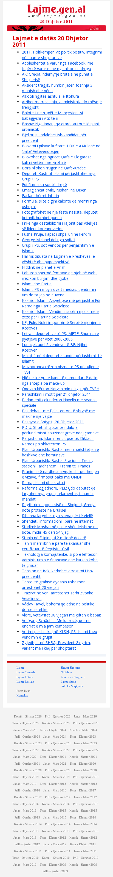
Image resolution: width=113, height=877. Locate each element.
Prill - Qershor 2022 (85, 750)
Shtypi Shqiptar (70, 667)
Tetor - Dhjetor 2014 (83, 817)
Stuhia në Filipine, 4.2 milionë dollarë (54, 537)
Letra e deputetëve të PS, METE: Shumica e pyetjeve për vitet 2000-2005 (60, 336)
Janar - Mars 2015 (54, 817)
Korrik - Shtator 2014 (28, 824)
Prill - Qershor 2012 (27, 844)
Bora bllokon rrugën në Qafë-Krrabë (54, 168)
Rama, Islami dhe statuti (43, 482)
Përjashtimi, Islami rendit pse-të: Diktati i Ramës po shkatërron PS (58, 441)
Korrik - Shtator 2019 (56, 776)
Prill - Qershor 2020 (57, 770)
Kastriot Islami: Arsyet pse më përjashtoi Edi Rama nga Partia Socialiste (61, 303)
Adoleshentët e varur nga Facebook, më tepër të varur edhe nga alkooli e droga (57, 65)
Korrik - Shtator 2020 (28, 770)
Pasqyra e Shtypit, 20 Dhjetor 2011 (53, 421)
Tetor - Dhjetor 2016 (25, 804)
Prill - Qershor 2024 (27, 736)
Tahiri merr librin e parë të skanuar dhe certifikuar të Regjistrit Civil (56, 546)
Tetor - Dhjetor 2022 (25, 750)
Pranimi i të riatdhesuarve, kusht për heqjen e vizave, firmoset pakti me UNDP (60, 474)
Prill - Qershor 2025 (85, 723)
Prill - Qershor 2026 (57, 716)
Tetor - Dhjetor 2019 (25, 776)
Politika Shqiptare (72, 686)
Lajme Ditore (24, 677)
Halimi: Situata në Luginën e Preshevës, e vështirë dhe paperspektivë (58, 259)
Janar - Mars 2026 (85, 716)
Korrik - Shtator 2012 (83, 837)
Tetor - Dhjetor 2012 (53, 837)
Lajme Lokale (25, 681)
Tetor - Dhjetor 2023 (83, 736)
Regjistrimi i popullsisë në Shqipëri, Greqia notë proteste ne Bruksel (58, 507)
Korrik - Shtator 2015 (83, 810)
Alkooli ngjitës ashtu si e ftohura (50, 96)
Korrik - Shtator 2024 (83, 730)
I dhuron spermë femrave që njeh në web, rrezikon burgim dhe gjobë (59, 275)
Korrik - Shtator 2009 (83, 864)
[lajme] (56, 10)
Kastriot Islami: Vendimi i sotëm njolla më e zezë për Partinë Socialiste (60, 314)
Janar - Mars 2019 (24, 783)
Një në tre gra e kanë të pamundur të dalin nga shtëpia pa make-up (59, 380)
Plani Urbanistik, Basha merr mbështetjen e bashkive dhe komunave (60, 452)
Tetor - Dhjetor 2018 (53, 783)
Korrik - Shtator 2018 (83, 783)
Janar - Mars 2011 (85, 851)
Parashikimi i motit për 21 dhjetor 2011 (56, 394)
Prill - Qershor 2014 (57, 824)
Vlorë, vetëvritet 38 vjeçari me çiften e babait (61, 615)
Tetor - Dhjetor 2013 (25, 831)
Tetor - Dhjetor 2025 (25, 723)
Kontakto (22, 695)
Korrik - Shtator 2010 (56, 857)
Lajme (20, 667)
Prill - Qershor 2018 (27, 790)
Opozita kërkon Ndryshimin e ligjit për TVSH (60, 388)
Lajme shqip (68, 681)
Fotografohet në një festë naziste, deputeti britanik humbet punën (60, 214)
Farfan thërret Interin (40, 195)
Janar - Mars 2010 (24, 864)
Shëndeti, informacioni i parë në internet (57, 521)
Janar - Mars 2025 (24, 730)
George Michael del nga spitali (48, 239)
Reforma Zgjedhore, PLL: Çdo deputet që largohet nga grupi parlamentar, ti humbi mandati (58, 493)
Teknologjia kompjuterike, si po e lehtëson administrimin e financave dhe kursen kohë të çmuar (60, 560)
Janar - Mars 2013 (24, 837)
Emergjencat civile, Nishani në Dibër (54, 190)
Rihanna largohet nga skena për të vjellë (57, 515)
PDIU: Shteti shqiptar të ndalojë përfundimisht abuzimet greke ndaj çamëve (60, 430)
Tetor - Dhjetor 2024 (53, 730)
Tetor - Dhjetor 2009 (53, 864)
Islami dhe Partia (37, 283)
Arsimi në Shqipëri (72, 677)
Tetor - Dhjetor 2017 (83, 790)
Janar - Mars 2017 (85, 797)
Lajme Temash (25, 672)
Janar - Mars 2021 (54, 763)
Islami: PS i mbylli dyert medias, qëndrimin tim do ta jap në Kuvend (59, 292)
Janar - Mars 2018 (54, 790)
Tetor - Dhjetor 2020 (83, 763)
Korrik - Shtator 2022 (56, 750)
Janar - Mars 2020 (85, 770)
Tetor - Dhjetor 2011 (83, 844)
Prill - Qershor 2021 (27, 763)
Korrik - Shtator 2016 (56, 804)
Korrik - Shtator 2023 (28, 743)
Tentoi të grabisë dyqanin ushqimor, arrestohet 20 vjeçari (54, 584)
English (95, 28)
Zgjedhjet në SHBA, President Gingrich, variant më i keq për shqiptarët (56, 645)
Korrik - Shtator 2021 (83, 756)
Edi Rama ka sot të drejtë (44, 184)
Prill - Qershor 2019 (85, 776)
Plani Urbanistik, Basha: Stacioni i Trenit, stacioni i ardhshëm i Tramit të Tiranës (57, 463)
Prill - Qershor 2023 (57, 743)
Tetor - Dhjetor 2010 (25, 857)
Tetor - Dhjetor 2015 (53, 810)
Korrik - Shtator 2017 (28, 797)
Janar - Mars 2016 (24, 810)
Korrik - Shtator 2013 (56, 831)
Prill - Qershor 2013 (85, 831)
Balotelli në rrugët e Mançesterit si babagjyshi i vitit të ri (52, 115)
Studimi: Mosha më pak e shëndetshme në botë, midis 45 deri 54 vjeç (60, 529)
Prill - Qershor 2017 (57, 797)
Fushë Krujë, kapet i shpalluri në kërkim (56, 234)
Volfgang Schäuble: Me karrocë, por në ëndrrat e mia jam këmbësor (56, 623)
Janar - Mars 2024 (54, 736)
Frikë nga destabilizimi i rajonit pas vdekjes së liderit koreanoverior (59, 225)
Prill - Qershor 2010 (85, 857)
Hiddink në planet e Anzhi (44, 267)
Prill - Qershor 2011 (57, 851)
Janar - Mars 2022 (24, 756)
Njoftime (66, 672)
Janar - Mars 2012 (54, 844)
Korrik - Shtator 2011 (28, 851)
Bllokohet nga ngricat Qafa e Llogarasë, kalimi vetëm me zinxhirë (57, 159)
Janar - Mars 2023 (85, 743)
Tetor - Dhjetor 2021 (53, 756)
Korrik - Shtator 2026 (28, 716)
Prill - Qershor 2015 (27, 817)
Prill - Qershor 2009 (55, 871)
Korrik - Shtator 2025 (56, 723)
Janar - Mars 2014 (85, 824)
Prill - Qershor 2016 (85, 804)
